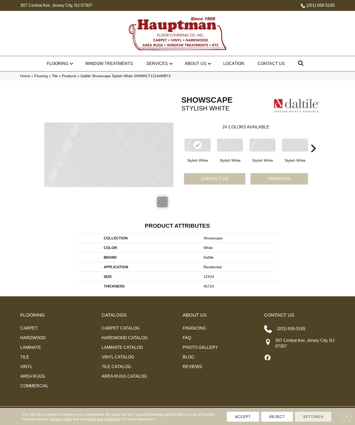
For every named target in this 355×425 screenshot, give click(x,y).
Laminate (30, 347)
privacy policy (61, 419)
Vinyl (26, 366)
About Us (195, 63)
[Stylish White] (197, 145)
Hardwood (33, 338)
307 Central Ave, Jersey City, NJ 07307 (56, 5)
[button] (71, 63)
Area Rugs (32, 376)
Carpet (29, 328)
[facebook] (268, 358)
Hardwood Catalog (125, 338)
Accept (243, 417)
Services (157, 63)
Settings (313, 417)
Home (25, 76)
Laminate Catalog (122, 347)
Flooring (57, 63)
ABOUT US (195, 315)
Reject (277, 417)
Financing (279, 178)
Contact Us (271, 63)
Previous (179, 140)
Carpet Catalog (121, 328)
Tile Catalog (116, 366)
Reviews (192, 366)
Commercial (34, 386)
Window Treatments (109, 63)
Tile (55, 76)
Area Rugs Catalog (124, 376)
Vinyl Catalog (118, 357)
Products (69, 76)
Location (233, 63)
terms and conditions (104, 419)
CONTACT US (279, 315)
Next (313, 140)
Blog (188, 357)
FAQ (187, 338)
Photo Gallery (200, 347)
